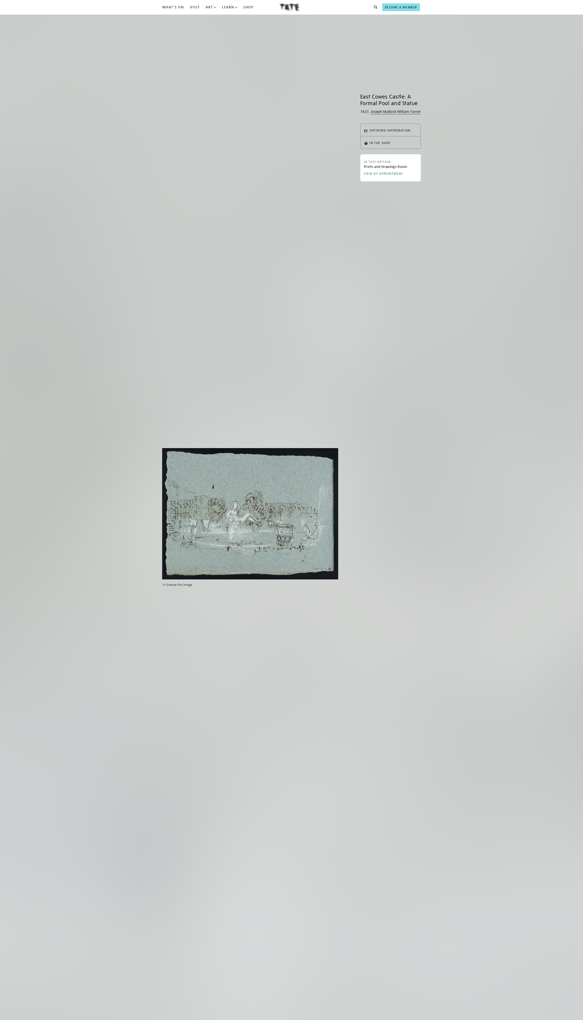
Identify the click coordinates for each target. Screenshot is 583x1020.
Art (209, 7)
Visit (195, 7)
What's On (173, 7)
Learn (228, 7)
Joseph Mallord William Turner (396, 111)
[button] (374, 7)
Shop (248, 7)
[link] (177, 585)
